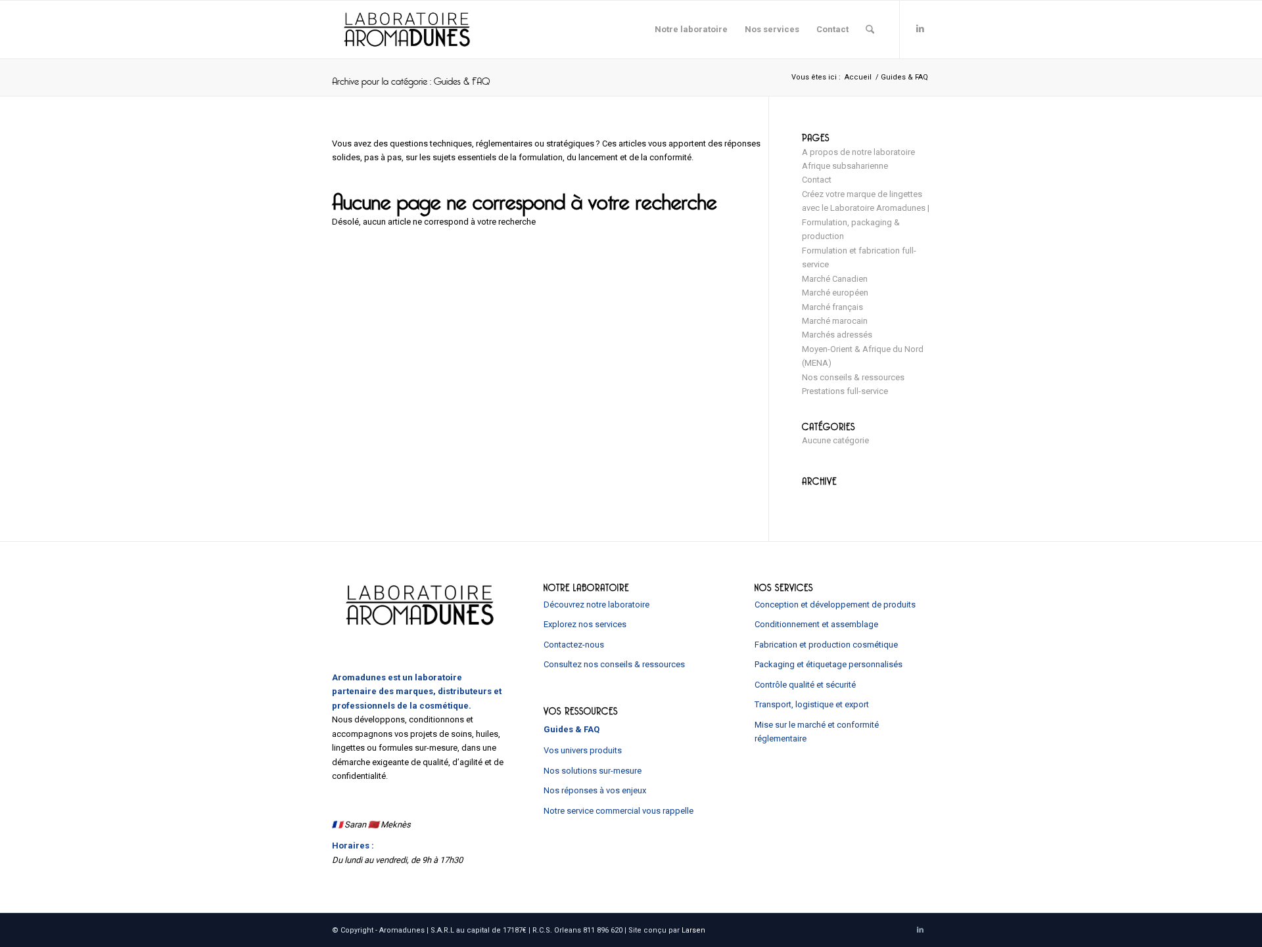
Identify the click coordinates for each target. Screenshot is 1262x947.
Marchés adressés (837, 335)
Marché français (832, 307)
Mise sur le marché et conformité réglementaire (817, 731)
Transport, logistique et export (812, 704)
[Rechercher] (870, 29)
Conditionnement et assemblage (816, 624)
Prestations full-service (845, 391)
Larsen (693, 930)
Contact (816, 180)
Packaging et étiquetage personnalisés (828, 664)
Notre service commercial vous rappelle (618, 811)
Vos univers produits (583, 750)
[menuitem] (691, 29)
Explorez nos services (585, 624)
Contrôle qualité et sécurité (805, 685)
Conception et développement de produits (835, 604)
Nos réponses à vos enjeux (595, 790)
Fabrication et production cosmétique (826, 645)
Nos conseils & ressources (853, 377)
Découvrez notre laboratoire (596, 604)
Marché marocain (835, 321)
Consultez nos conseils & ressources (614, 664)
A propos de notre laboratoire (858, 152)
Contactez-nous (574, 645)
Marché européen (835, 292)
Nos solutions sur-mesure (593, 771)
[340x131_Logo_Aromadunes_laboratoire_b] (407, 29)
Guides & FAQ (571, 729)
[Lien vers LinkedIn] (920, 29)
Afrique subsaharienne (845, 166)
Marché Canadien (835, 279)
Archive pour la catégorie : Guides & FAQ (411, 76)
